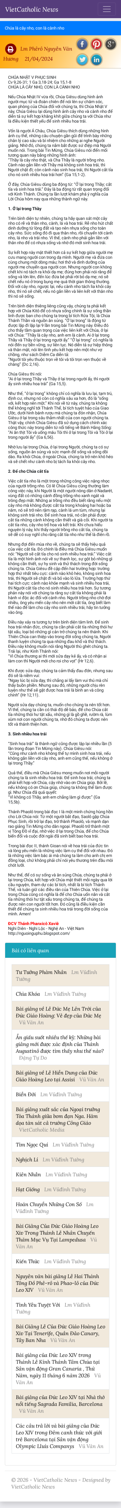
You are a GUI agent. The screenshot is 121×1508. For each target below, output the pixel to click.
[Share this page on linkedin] (96, 59)
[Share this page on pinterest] (96, 44)
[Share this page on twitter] (82, 59)
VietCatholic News (31, 9)
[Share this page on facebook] (82, 44)
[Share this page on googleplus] (110, 44)
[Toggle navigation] (107, 9)
